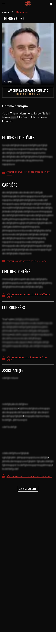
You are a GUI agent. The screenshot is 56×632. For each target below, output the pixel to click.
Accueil (5, 12)
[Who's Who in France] (28, 4)
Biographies (22, 12)
